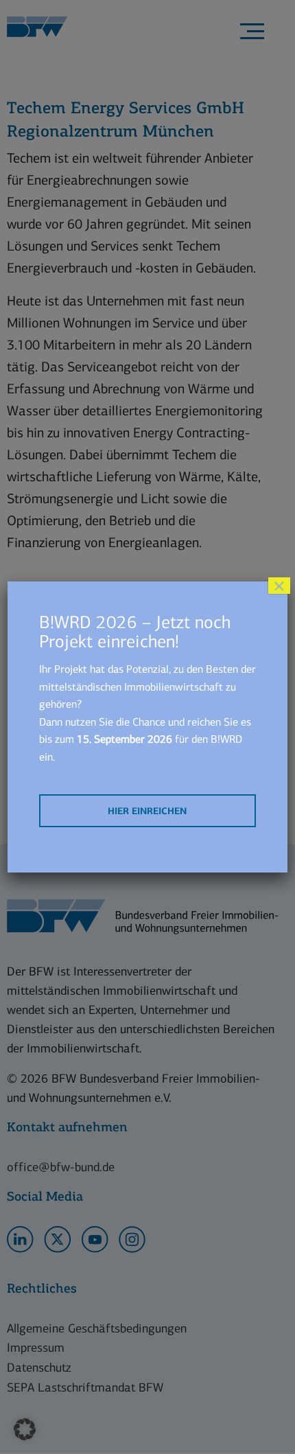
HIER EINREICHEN (147, 811)
